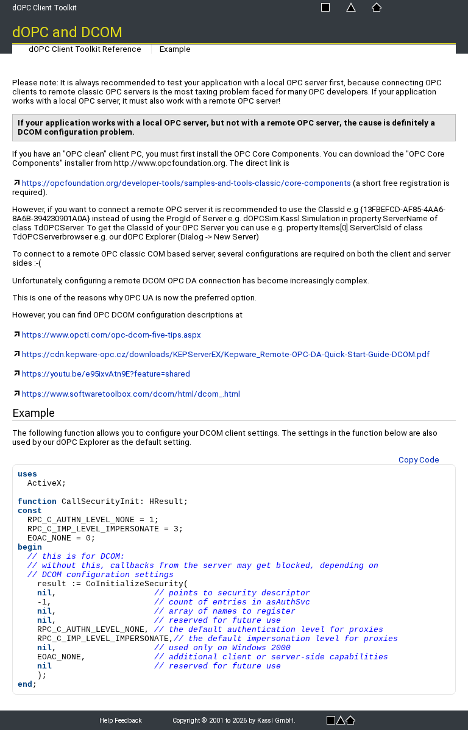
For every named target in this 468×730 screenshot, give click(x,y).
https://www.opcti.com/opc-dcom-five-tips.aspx (111, 334)
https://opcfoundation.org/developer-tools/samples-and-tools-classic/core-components (186, 183)
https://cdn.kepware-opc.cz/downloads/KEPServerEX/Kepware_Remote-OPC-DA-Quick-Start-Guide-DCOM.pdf (226, 354)
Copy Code (419, 459)
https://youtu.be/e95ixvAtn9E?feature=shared (106, 373)
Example (175, 49)
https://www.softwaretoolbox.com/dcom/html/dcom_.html (131, 394)
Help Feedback (120, 721)
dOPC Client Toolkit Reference (85, 49)
